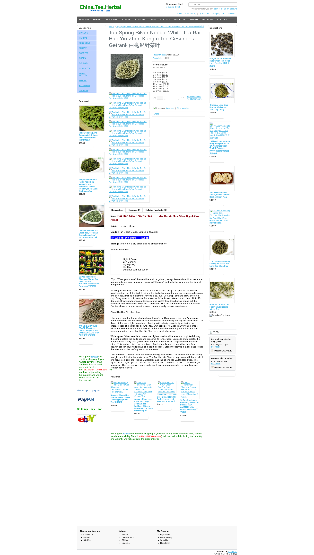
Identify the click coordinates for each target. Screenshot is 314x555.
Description (117, 210)
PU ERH (194, 19)
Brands (125, 535)
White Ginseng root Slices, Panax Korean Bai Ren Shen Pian (219, 194)
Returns (86, 537)
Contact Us (88, 535)
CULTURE (222, 19)
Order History (166, 537)
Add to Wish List (194, 97)
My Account (204, 14)
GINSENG (84, 19)
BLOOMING (207, 19)
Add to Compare (194, 99)
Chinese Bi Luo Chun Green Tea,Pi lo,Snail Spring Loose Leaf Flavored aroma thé (88, 234)
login (216, 9)
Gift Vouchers (128, 537)
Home (180, 14)
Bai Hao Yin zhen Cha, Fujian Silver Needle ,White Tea (219, 307)
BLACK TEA (180, 19)
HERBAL (97, 19)
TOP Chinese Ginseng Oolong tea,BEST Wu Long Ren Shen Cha (219, 263)
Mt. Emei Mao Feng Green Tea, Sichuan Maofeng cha (218, 220)
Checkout (231, 14)
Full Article (215, 347)
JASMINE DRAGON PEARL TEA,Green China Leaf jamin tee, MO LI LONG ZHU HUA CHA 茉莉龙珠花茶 (89, 330)
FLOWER (126, 19)
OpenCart (232, 551)
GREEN (152, 19)
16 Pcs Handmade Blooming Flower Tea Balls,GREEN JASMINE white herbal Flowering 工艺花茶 (89, 281)
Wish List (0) (190, 14)
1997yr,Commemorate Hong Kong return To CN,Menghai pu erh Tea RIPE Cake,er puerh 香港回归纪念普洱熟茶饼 (219, 147)
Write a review (183, 108)
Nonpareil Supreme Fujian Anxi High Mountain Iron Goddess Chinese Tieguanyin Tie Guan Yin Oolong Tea (88, 185)
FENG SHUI (111, 19)
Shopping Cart (217, 14)
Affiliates (125, 540)
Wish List (164, 540)
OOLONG (165, 19)
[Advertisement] (91, 477)
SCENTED (140, 19)
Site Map (87, 540)
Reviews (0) (134, 210)
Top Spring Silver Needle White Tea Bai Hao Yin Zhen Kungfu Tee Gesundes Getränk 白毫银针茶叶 (160, 26)
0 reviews (170, 108)
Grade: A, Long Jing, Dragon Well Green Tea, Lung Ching (218, 107)
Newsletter (165, 543)
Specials (126, 543)
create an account (229, 9)
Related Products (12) (156, 210)
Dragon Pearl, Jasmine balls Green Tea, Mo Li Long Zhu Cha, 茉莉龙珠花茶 (220, 62)
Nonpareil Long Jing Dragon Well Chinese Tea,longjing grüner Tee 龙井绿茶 (88, 136)
